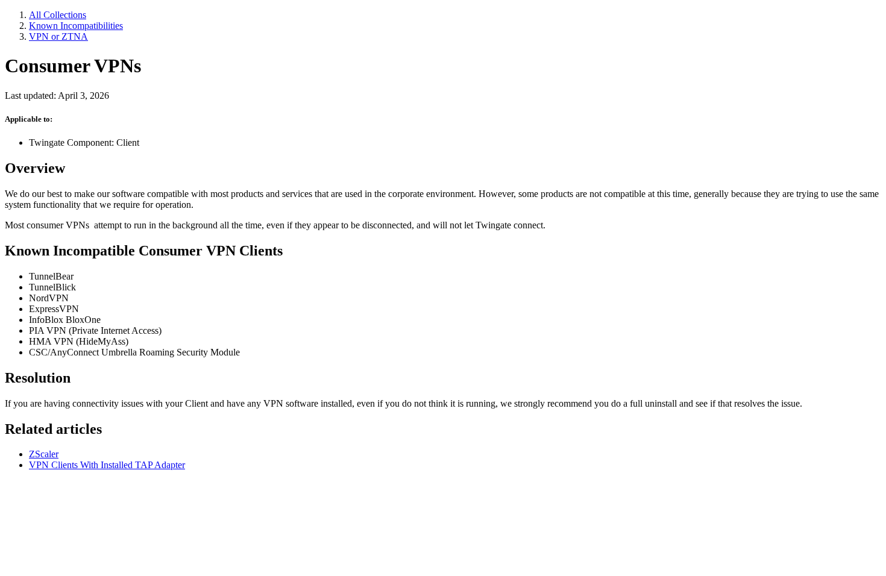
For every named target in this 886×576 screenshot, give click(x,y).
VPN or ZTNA (58, 36)
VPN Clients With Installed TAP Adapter (107, 465)
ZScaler (43, 454)
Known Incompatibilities (76, 25)
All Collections (57, 15)
